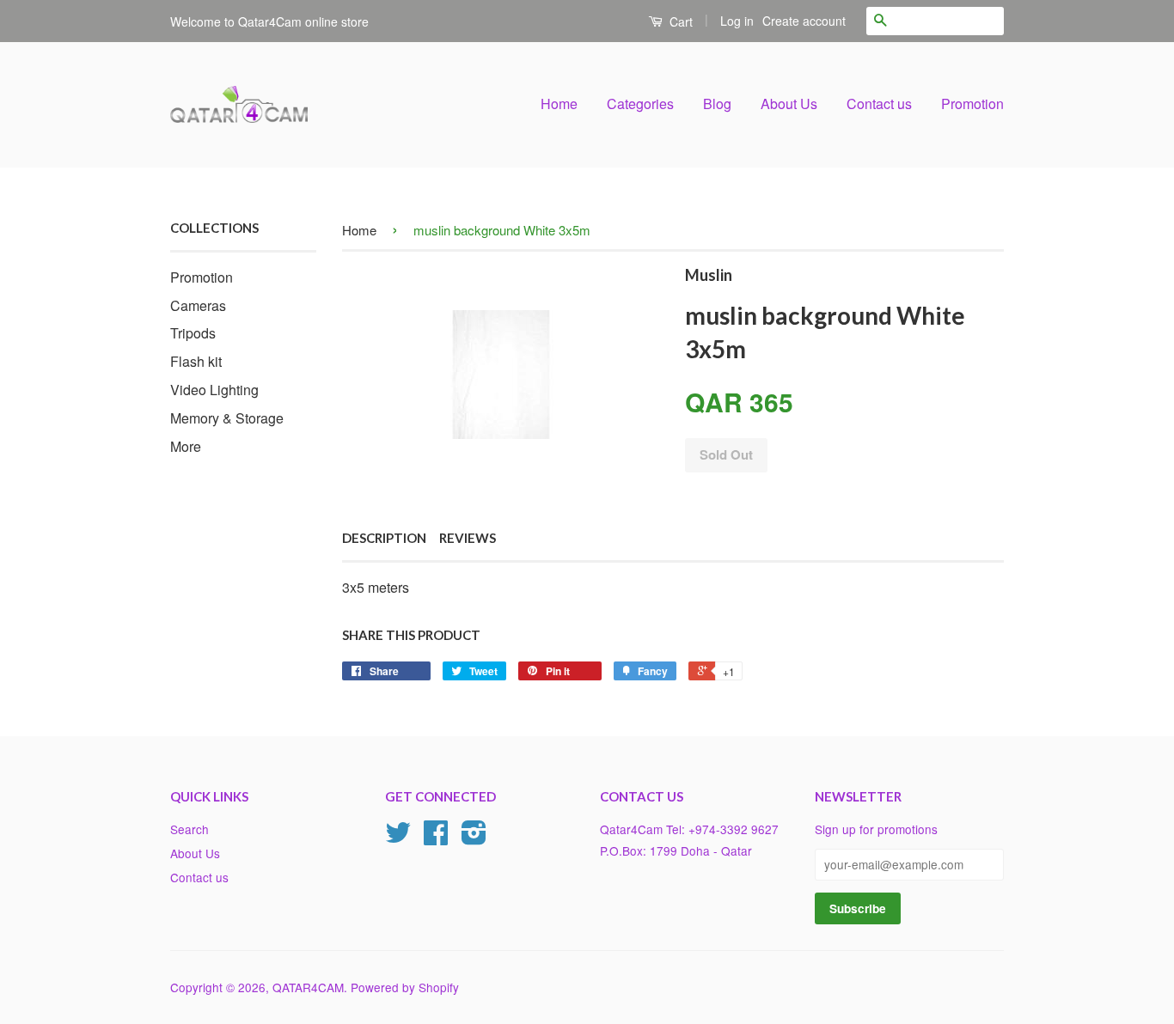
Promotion (972, 103)
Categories (640, 103)
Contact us (879, 103)
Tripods (193, 333)
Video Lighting (214, 389)
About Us (789, 103)
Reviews (467, 538)
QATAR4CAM (308, 987)
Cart (679, 21)
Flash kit (196, 361)
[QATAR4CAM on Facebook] (436, 837)
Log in (737, 20)
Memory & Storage (227, 418)
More (185, 446)
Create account (804, 20)
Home (559, 103)
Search (189, 829)
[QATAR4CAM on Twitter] (398, 837)
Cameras (198, 305)
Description (384, 538)
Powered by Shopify (405, 987)
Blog (717, 103)
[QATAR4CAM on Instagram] (474, 837)
